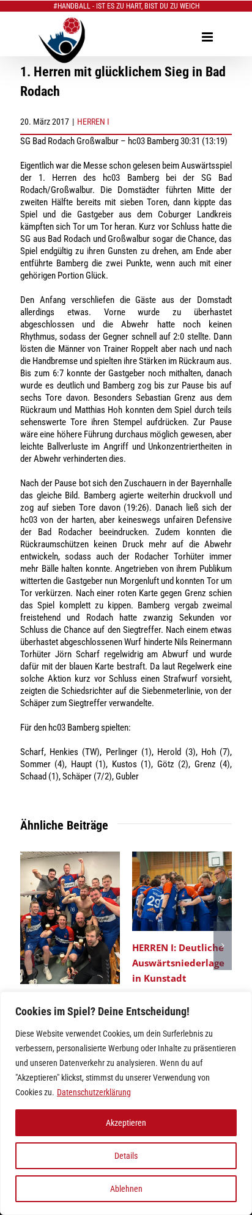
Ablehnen (126, 1189)
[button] (29, 945)
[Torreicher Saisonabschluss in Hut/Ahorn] (70, 857)
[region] (126, 1103)
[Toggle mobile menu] (208, 37)
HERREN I (93, 121)
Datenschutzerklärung (94, 1092)
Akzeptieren (126, 1123)
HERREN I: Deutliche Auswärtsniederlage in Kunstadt (178, 962)
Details (126, 1156)
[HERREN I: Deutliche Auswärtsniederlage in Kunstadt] (182, 857)
